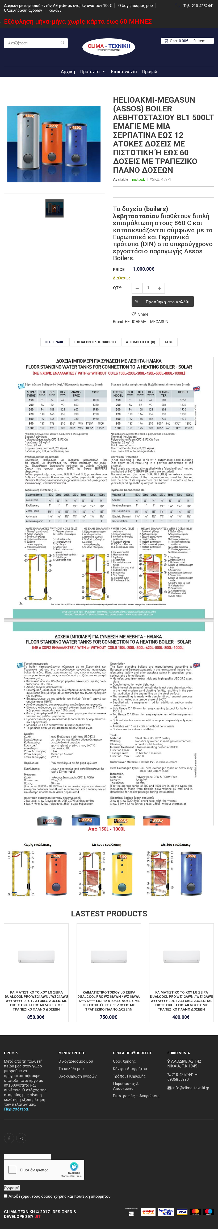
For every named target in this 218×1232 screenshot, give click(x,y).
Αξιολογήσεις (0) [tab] (140, 342)
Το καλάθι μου (71, 1068)
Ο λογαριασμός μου (135, 5)
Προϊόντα (90, 71)
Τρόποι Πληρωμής (129, 1076)
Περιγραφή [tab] (55, 342)
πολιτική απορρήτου (92, 1196)
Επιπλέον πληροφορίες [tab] (95, 342)
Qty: (117, 288)
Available (120, 179)
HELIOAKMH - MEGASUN (146, 321)
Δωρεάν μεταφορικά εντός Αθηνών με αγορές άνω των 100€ (58, 5)
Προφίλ (149, 71)
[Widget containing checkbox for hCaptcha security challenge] (44, 1170)
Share (143, 314)
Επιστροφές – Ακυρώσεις (136, 1095)
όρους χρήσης (53, 1196)
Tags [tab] (168, 342)
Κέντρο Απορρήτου (130, 1068)
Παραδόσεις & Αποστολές (126, 1086)
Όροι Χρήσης (124, 1061)
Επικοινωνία (124, 71)
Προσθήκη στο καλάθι (168, 302)
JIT (38, 1216)
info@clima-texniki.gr (191, 1088)
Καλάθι (55, 10)
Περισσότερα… (17, 1109)
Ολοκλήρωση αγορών (23, 10)
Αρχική (68, 71)
